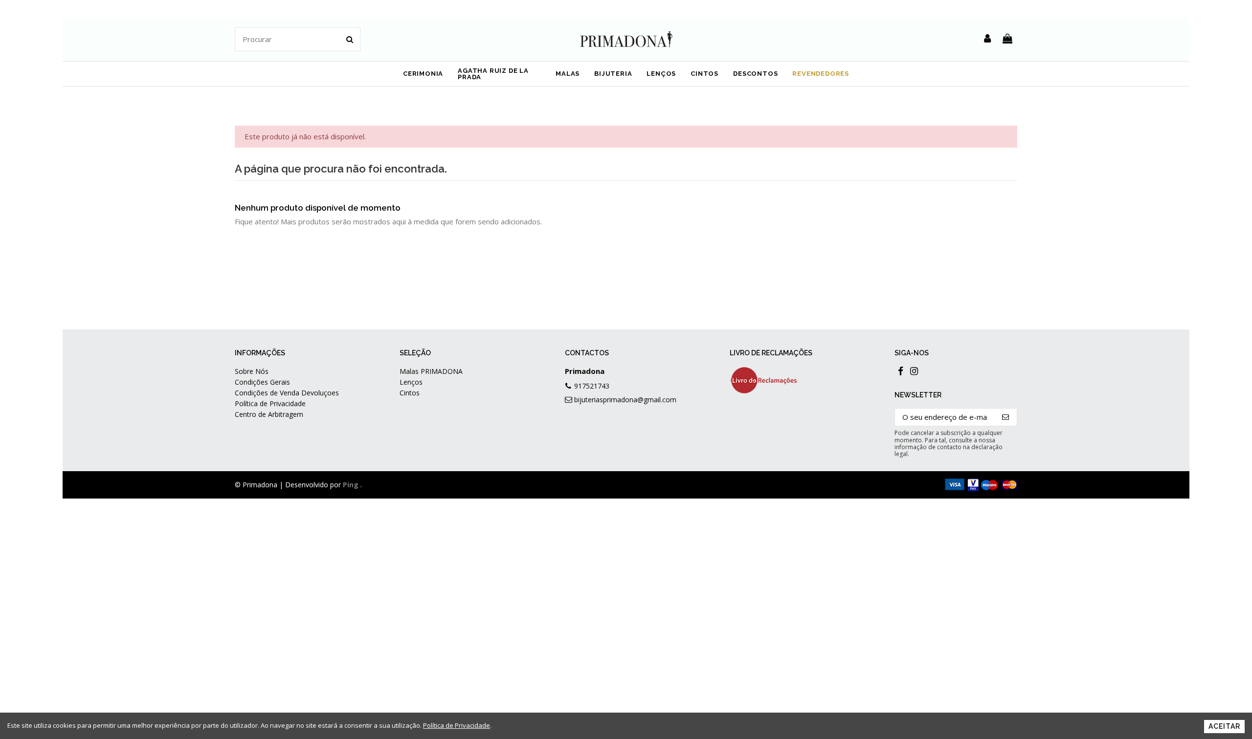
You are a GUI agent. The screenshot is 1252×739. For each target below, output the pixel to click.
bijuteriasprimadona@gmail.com (625, 399)
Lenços (411, 382)
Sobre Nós (251, 371)
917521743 (591, 386)
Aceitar (1224, 726)
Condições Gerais (262, 382)
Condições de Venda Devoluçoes (287, 392)
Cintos (410, 392)
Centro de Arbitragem (269, 414)
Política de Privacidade (270, 403)
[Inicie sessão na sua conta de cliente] (987, 39)
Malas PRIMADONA (431, 371)
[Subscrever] (1006, 417)
